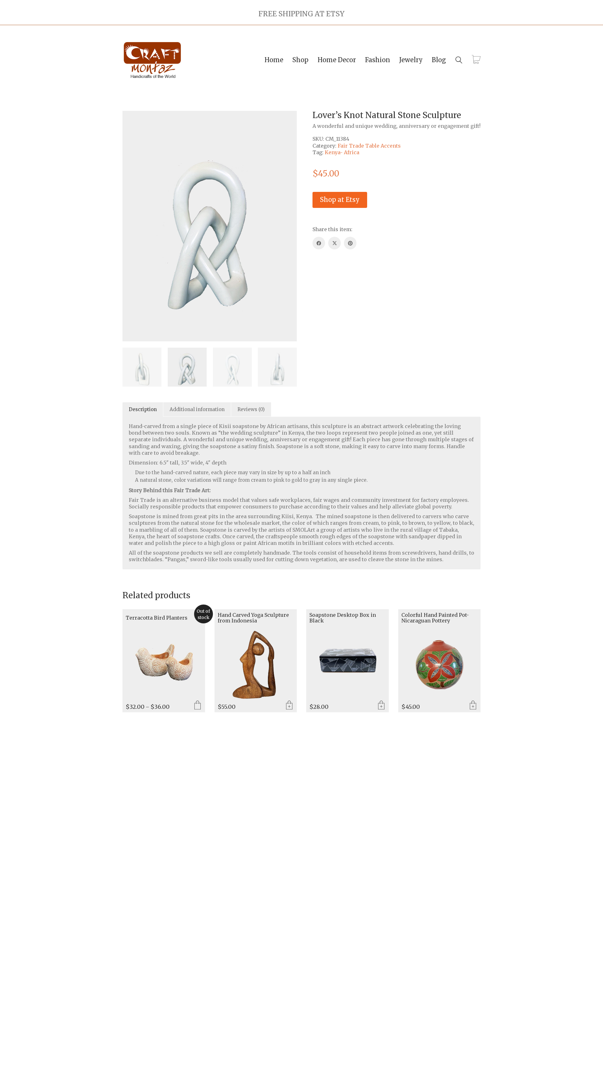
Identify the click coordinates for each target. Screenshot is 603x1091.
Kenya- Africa (342, 152)
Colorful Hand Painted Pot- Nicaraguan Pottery (435, 617)
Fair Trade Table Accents (369, 146)
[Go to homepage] (152, 60)
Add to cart (289, 705)
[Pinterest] (350, 243)
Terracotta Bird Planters (156, 618)
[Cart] (476, 60)
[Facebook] (318, 243)
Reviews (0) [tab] (251, 409)
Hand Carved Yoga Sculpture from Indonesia (253, 617)
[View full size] (130, 120)
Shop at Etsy (340, 200)
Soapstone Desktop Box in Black (342, 617)
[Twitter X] (334, 243)
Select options (198, 705)
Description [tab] (143, 409)
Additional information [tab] (197, 409)
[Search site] (458, 61)
